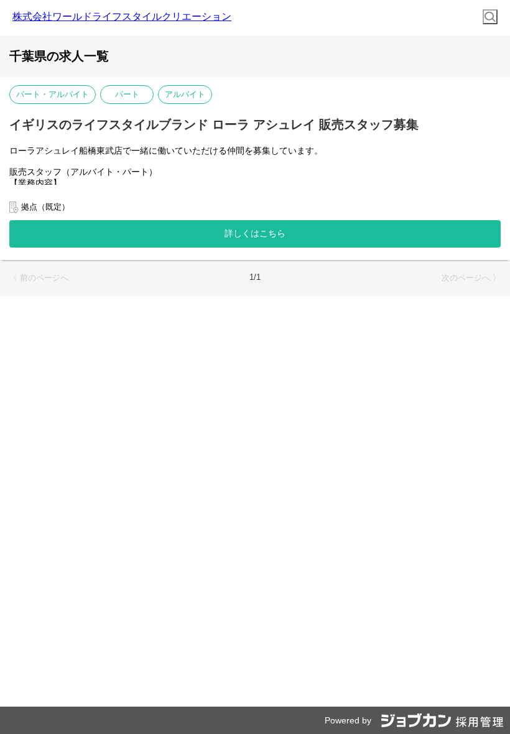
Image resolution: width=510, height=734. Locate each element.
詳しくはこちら (255, 233)
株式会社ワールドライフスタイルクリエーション (121, 16)
